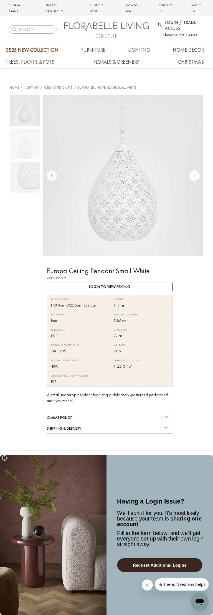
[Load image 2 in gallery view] (25, 144)
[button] (93, 50)
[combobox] (33, 29)
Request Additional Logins (160, 565)
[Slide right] (194, 175)
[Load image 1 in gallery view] (25, 110)
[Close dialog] (5, 458)
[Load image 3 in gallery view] (25, 177)
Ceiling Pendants (58, 87)
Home (14, 87)
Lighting (31, 87)
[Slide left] (51, 175)
